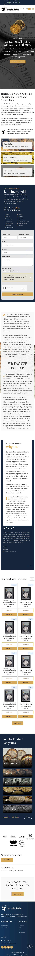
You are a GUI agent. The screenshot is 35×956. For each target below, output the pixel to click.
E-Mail (4, 242)
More (28, 817)
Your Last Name (23, 234)
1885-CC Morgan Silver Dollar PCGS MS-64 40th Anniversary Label (9, 602)
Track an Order (5, 927)
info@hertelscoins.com (10, 943)
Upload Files (6, 268)
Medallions (6, 817)
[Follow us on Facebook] (2, 947)
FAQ (20, 927)
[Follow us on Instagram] (5, 947)
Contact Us (17, 894)
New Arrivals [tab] (22, 579)
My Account (4, 925)
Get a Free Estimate (17, 294)
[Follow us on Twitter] (11, 947)
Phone (4, 249)
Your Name (6, 234)
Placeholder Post (7, 868)
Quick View (9, 610)
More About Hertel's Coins (17, 74)
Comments (6, 257)
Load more (17, 723)
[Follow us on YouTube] (8, 947)
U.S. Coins (15, 817)
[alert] (17, 277)
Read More (7, 859)
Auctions (21, 930)
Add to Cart (9, 614)
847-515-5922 (8, 4)
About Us (21, 925)
